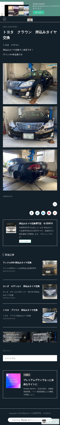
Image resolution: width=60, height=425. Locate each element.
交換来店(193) (7, 196)
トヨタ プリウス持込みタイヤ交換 (17, 315)
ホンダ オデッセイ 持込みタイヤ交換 (21, 286)
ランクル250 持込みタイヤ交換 (17, 262)
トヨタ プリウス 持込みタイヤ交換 (20, 309)
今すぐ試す (38, 12)
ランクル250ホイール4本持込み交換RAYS (19, 268)
